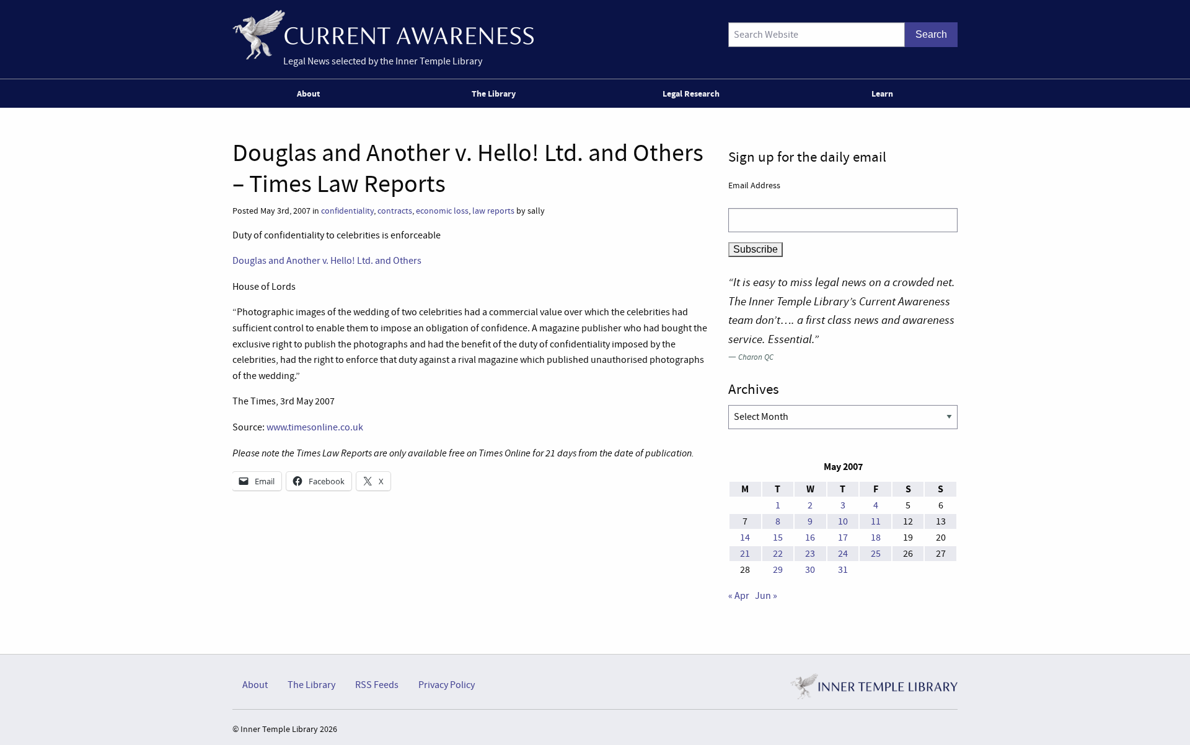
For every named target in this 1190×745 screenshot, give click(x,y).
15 (778, 537)
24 (843, 553)
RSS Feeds (377, 685)
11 (876, 521)
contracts (394, 211)
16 (810, 537)
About (308, 93)
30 (810, 570)
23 (810, 553)
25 (876, 553)
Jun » (766, 596)
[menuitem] (311, 93)
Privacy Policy (446, 685)
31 (843, 570)
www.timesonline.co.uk (315, 427)
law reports (493, 211)
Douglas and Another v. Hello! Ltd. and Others (326, 261)
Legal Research (691, 93)
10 (843, 521)
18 (876, 537)
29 (778, 570)
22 (778, 553)
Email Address (754, 185)
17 (843, 537)
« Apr (738, 596)
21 (745, 553)
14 (745, 537)
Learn (882, 93)
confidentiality (347, 211)
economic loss (442, 211)
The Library (494, 93)
